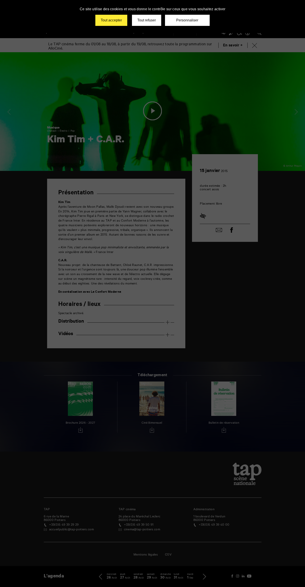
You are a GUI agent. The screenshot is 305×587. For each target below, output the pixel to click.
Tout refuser (146, 20)
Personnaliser (187, 20)
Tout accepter (111, 20)
